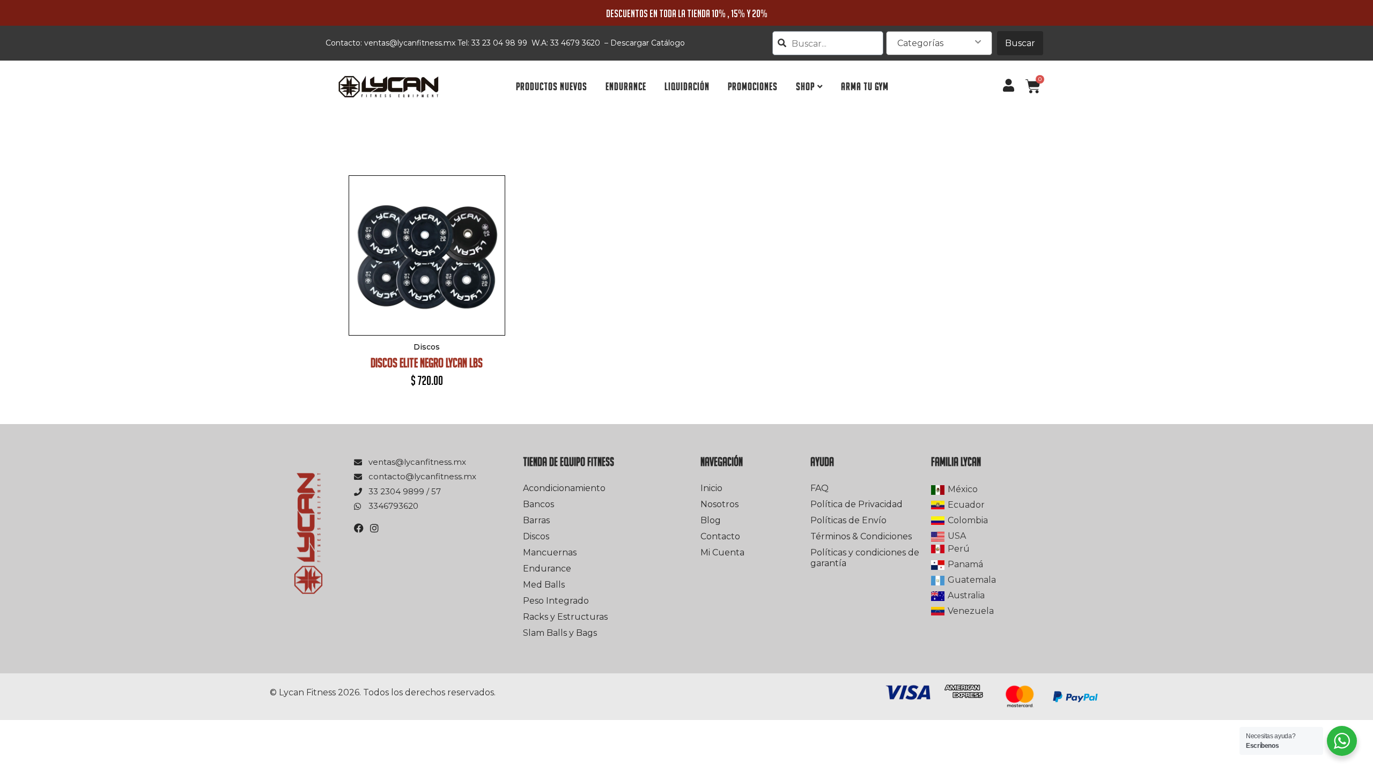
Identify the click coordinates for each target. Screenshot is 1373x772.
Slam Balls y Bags (560, 633)
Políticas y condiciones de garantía (864, 557)
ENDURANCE (626, 86)
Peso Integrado (556, 601)
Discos (536, 536)
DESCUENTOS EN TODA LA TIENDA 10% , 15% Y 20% (686, 13)
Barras (536, 520)
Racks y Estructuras (565, 617)
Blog (710, 520)
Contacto (720, 536)
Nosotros (719, 504)
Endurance (547, 568)
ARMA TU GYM (865, 86)
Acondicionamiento (564, 488)
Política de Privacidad (856, 504)
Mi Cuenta (722, 552)
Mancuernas (550, 552)
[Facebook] (359, 528)
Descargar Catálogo (647, 43)
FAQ (819, 488)
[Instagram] (374, 528)
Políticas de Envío (848, 520)
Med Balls (544, 585)
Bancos (538, 504)
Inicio (711, 488)
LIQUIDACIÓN (687, 86)
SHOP (805, 86)
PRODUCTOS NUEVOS (551, 86)
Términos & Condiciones (861, 536)
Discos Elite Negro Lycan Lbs (427, 362)
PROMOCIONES (753, 86)
